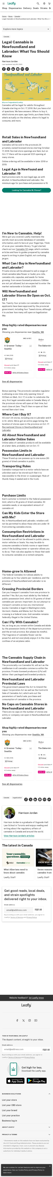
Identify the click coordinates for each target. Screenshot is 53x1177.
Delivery (27, 8)
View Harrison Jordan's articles (19, 836)
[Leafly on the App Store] (15, 1081)
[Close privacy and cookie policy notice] (50, 1166)
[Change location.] (44, 3)
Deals (36, 8)
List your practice (11, 1115)
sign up (38, 909)
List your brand (9, 1110)
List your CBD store (11, 1105)
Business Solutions (11, 1094)
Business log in (9, 1120)
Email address (9, 905)
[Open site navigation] (3, 3)
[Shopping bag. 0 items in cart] (49, 3)
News (10, 16)
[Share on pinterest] (18, 69)
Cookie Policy (23, 1170)
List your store (9, 1100)
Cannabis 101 (22, 249)
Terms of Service (16, 917)
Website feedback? (26, 998)
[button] (27, 69)
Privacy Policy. (29, 1057)
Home (4, 16)
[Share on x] (8, 69)
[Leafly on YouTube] (36, 1020)
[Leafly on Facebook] (17, 1020)
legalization (17, 798)
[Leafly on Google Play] (37, 1081)
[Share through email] (22, 69)
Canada (17, 16)
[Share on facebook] (4, 69)
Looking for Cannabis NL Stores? (26, 190)
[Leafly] (11, 3)
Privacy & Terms (9, 1134)
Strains (43, 8)
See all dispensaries (12, 381)
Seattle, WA (38, 332)
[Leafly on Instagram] (29, 1020)
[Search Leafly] (38, 3)
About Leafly (8, 1127)
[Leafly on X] (23, 1020)
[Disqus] (26, 958)
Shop (4, 8)
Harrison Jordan (10, 61)
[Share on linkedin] (13, 69)
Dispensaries (15, 8)
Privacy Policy (37, 1170)
